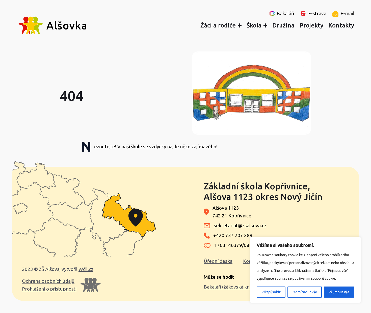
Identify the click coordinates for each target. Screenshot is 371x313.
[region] (305, 270)
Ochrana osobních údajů (48, 281)
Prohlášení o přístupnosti (49, 289)
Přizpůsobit (271, 292)
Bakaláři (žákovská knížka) (232, 287)
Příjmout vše (339, 292)
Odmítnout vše (305, 292)
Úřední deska (218, 261)
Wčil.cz (85, 269)
